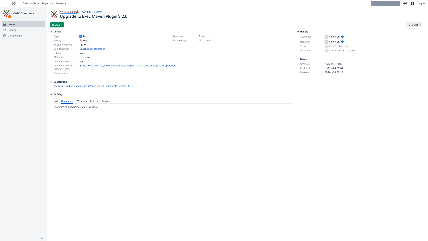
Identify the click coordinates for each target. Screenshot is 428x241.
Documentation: (62, 61)
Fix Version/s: (180, 40)
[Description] (51, 82)
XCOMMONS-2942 (91, 11)
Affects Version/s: (63, 44)
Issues (59, 3)
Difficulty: (59, 57)
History (94, 101)
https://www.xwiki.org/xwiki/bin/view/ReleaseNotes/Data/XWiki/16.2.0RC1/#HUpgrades (127, 65)
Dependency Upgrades (92, 48)
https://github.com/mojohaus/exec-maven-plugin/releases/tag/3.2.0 (95, 86)
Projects (46, 3)
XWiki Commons (23, 13)
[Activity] (51, 94)
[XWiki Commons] (7, 13)
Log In (421, 3)
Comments (67, 101)
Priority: (58, 40)
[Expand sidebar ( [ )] (41, 237)
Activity (105, 101)
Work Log (81, 101)
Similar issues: (61, 73)
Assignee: (305, 36)
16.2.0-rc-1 (205, 40)
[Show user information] (342, 36)
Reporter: (305, 41)
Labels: (57, 53)
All (56, 101)
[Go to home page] (14, 3)
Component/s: (61, 48)
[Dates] (298, 59)
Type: (57, 36)
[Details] (51, 31)
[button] (4, 3)
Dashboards (29, 3)
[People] (298, 31)
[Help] (412, 3)
